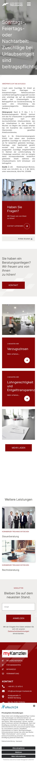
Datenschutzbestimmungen (18, 631)
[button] (29, 4)
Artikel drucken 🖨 (25, 239)
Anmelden (18, 618)
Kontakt (7, 681)
